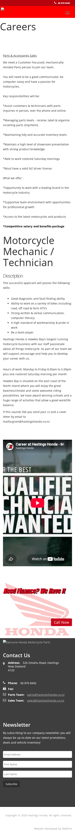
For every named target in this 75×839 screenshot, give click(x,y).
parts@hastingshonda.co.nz (46, 695)
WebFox (67, 828)
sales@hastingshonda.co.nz (45, 700)
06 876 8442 (64, 3)
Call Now (61, 622)
